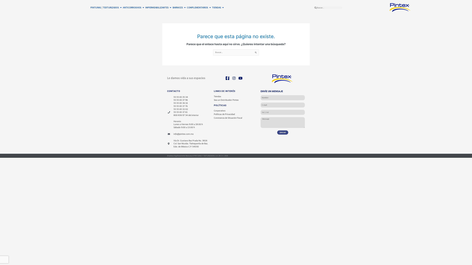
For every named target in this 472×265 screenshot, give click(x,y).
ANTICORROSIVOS (132, 7)
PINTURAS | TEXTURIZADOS (104, 7)
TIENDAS (216, 7)
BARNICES (178, 7)
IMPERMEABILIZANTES (157, 7)
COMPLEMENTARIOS (197, 7)
